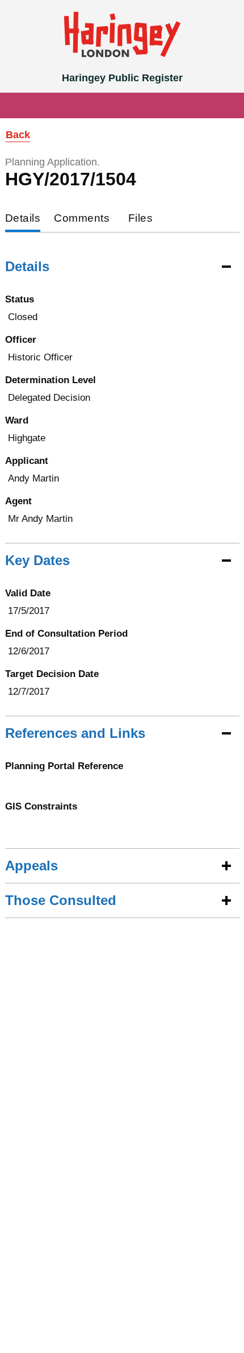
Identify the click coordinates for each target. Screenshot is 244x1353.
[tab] (23, 219)
